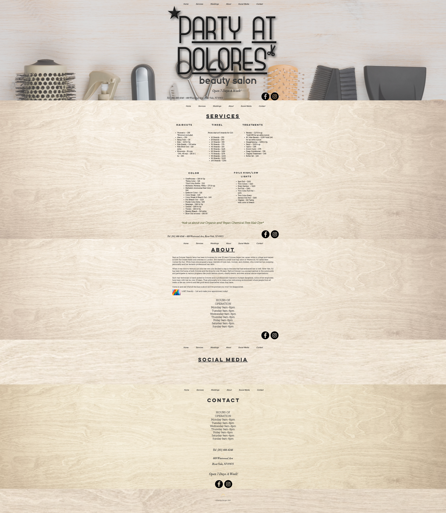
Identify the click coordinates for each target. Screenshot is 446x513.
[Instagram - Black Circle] (275, 96)
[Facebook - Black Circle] (265, 96)
